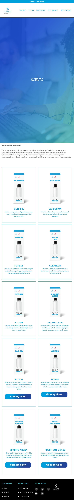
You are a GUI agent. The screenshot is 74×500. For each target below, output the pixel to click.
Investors (66, 10)
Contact (6, 492)
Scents (22, 10)
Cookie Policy (24, 496)
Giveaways (53, 10)
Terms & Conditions (26, 492)
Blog (31, 10)
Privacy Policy (24, 488)
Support (40, 10)
